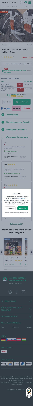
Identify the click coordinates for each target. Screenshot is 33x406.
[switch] (29, 396)
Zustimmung (21, 198)
